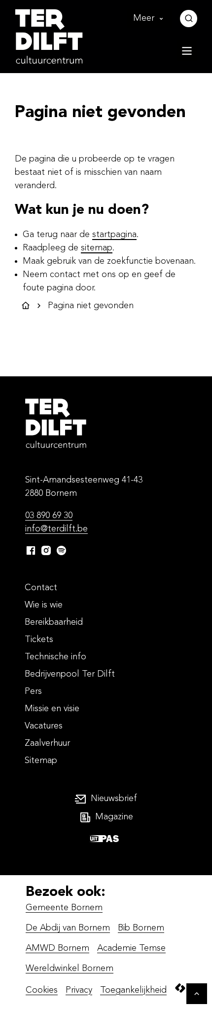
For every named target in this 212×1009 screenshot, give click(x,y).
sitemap (96, 247)
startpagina (114, 234)
